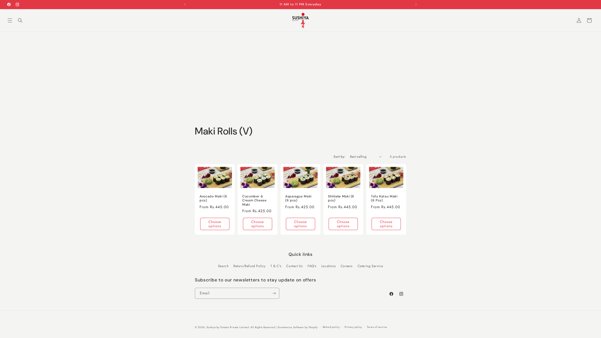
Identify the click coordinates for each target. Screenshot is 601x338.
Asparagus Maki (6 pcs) (298, 198)
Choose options (214, 224)
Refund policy (331, 327)
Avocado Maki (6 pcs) (213, 198)
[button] (10, 20)
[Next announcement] (416, 4)
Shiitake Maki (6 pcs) (341, 198)
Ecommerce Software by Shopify (298, 327)
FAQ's (312, 266)
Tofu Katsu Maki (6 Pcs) (384, 198)
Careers (347, 266)
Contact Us (294, 266)
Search (223, 266)
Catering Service (370, 266)
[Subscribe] (274, 293)
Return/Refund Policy (249, 266)
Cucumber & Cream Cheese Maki (254, 200)
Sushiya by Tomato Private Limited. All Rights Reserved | (241, 327)
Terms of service (377, 327)
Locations (328, 266)
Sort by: (339, 156)
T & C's (275, 266)
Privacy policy (353, 327)
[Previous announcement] (185, 4)
